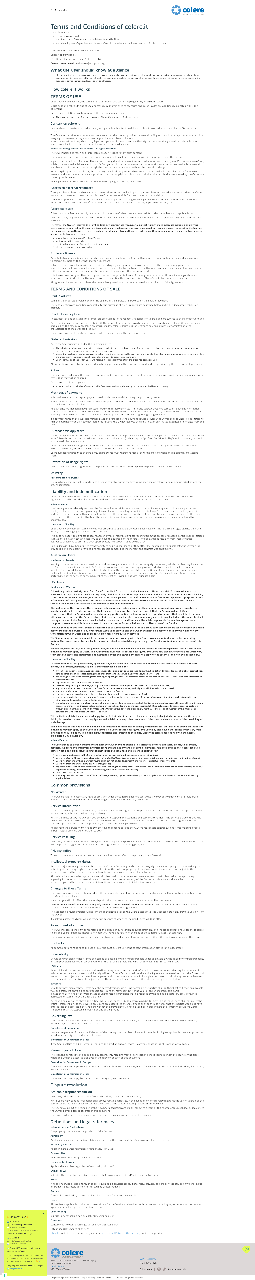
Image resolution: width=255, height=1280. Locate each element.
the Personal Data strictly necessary (120, 1233)
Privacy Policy (90, 1277)
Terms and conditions (104, 1277)
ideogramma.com (136, 1277)
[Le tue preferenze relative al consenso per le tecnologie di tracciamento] (4, 1275)
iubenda (54, 1233)
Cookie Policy (118, 1277)
